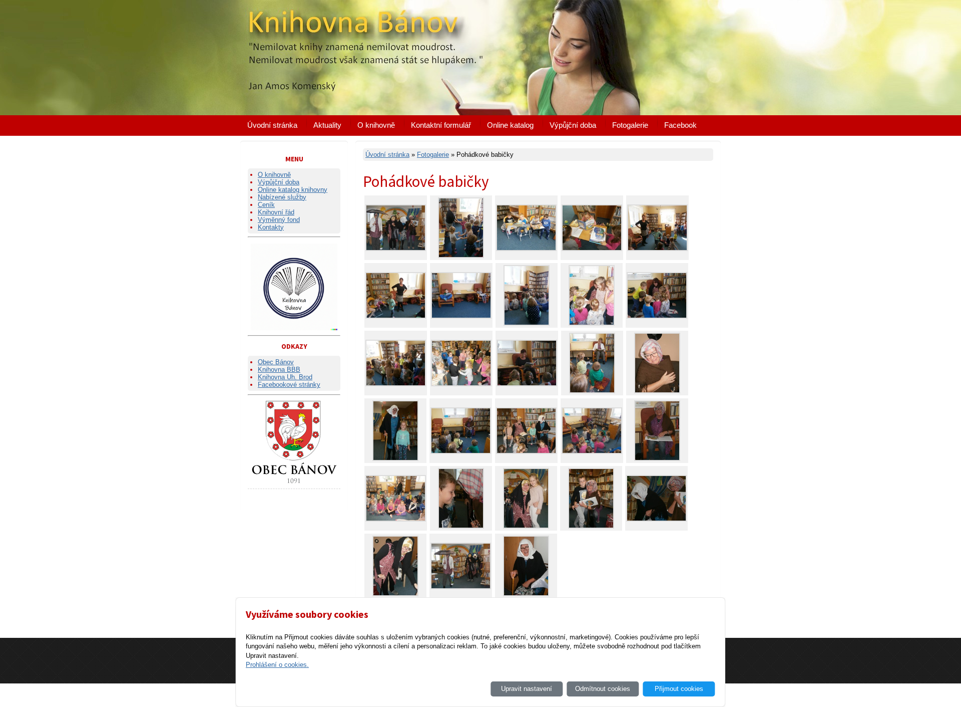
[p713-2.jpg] (526, 249)
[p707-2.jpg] (527, 323)
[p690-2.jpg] (395, 519)
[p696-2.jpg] (395, 458)
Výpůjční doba (573, 125)
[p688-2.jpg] (526, 594)
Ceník (266, 204)
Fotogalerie (630, 125)
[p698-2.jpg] (460, 451)
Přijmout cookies (679, 688)
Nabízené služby (282, 197)
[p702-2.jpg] (592, 391)
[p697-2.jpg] (526, 526)
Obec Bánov (276, 362)
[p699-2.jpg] (657, 458)
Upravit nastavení (526, 688)
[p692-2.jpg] (395, 249)
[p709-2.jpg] (461, 256)
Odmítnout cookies (602, 688)
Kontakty (271, 227)
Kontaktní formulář (441, 125)
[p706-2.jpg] (527, 384)
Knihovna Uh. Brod (285, 377)
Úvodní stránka (272, 125)
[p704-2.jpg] (657, 316)
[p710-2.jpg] (657, 249)
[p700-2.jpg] (592, 451)
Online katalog (510, 125)
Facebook (680, 125)
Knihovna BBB (279, 369)
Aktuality (327, 125)
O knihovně (376, 125)
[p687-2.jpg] (657, 391)
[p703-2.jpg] (461, 384)
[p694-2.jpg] (461, 526)
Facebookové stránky (289, 384)
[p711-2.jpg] (395, 316)
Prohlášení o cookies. (277, 664)
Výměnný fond (279, 219)
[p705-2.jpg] (592, 323)
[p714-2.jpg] (461, 316)
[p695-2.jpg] (591, 526)
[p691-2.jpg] (460, 587)
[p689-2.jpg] (395, 594)
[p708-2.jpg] (395, 384)
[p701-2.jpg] (526, 451)
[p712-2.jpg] (592, 249)
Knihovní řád (276, 212)
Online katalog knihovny (292, 189)
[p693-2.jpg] (656, 519)
